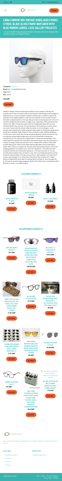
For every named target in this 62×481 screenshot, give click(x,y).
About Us (9, 458)
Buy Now (8, 104)
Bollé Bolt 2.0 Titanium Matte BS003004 (50, 250)
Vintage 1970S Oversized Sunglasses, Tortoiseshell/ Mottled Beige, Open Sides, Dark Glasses (50, 300)
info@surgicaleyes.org (52, 2)
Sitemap (55, 478)
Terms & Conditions (52, 476)
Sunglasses (14, 86)
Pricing (54, 10)
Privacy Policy (48, 478)
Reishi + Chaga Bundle (50, 199)
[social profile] (11, 2)
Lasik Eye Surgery (11, 455)
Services (8, 462)
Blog (38, 476)
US (44, 2)
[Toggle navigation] (5, 10)
